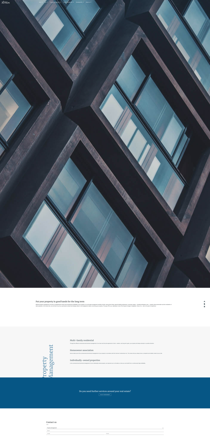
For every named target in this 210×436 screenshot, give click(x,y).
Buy (45, 2)
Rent (40, 2)
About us (88, 2)
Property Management (55, 2)
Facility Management (67, 2)
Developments (79, 2)
